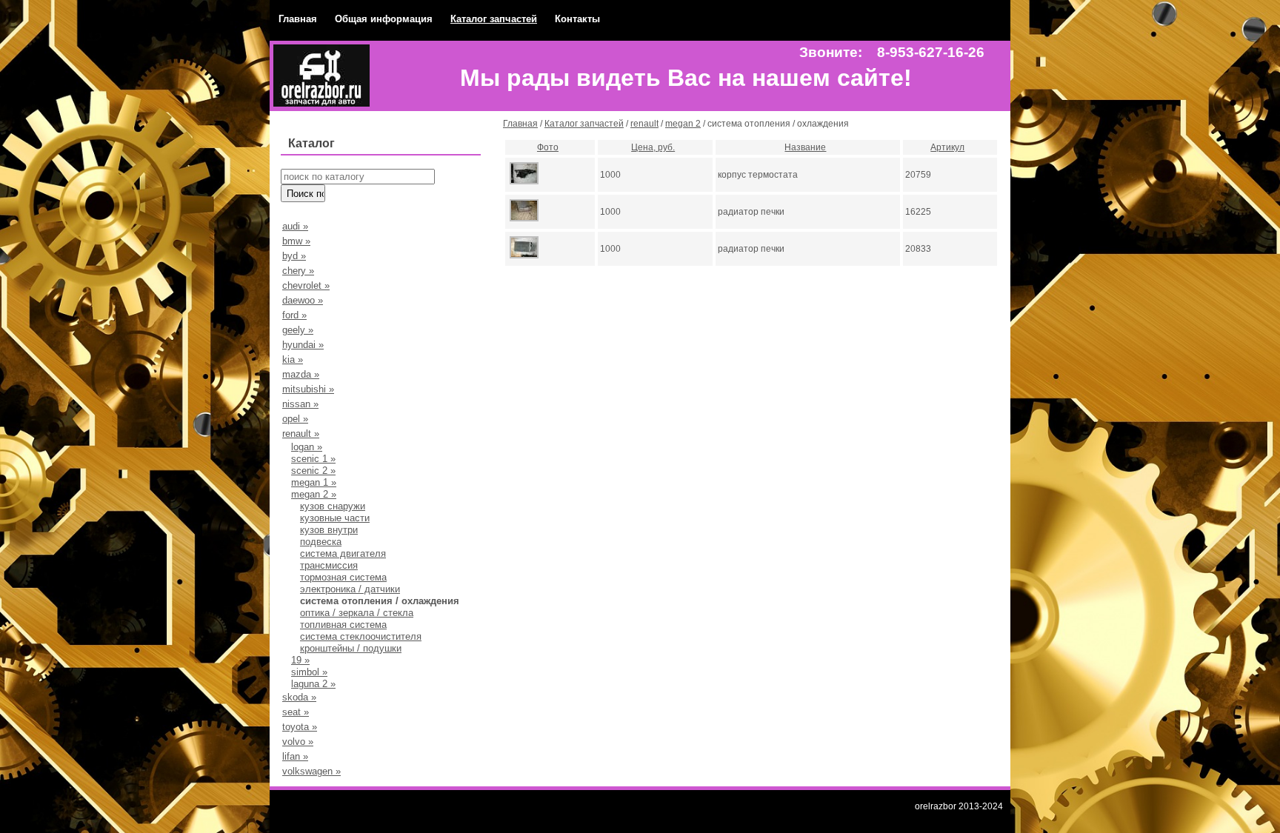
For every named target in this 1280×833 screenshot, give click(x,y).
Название (805, 147)
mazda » (300, 374)
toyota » (299, 726)
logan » (306, 446)
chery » (298, 270)
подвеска (320, 541)
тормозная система (343, 577)
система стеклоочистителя (360, 636)
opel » (295, 418)
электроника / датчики (350, 589)
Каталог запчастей (493, 18)
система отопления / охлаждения (379, 600)
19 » (300, 660)
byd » (294, 255)
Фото (548, 147)
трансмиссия (329, 565)
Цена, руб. (653, 147)
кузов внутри (329, 529)
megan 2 (683, 123)
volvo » (297, 741)
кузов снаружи (332, 506)
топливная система (343, 624)
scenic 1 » (313, 458)
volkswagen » (311, 771)
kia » (292, 359)
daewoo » (302, 300)
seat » (295, 711)
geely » (297, 329)
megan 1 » (313, 482)
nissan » (300, 403)
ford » (294, 315)
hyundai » (303, 344)
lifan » (295, 756)
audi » (295, 226)
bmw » (296, 241)
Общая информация (384, 18)
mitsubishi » (308, 389)
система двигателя (343, 553)
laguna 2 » (313, 683)
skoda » (299, 697)
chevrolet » (306, 285)
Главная (298, 18)
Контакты (577, 18)
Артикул (947, 147)
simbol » (309, 672)
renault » (300, 433)
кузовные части (335, 517)
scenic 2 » (313, 470)
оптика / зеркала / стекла (356, 612)
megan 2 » (313, 494)
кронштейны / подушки (350, 648)
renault (644, 123)
